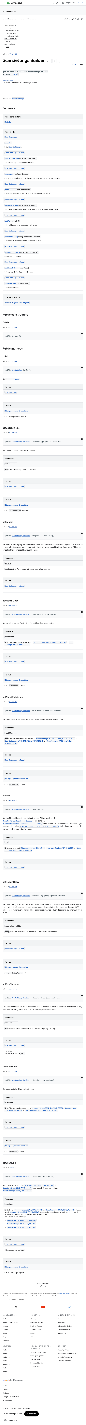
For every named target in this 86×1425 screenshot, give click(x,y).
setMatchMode (10, 190)
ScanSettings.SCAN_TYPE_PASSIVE (17, 1188)
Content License (64, 1294)
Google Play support (65, 1357)
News (5, 1333)
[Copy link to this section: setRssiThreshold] (22, 984)
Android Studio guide (38, 1352)
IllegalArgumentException (16, 411)
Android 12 (6, 1368)
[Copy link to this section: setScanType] (18, 1163)
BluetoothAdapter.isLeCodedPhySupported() (22, 824)
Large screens (63, 1319)
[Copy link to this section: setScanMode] (19, 1066)
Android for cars (64, 1330)
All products (7, 1400)
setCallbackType (12, 158)
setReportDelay (11, 237)
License (13, 1408)
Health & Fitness (36, 1326)
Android (6, 1319)
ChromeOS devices (65, 1326)
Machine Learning (36, 1322)
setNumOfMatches (12, 205)
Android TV (62, 1333)
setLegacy (9, 174)
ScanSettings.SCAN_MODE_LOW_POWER (47, 1108)
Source (5, 1330)
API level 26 (13, 527)
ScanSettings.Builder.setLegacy (17, 821)
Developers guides (37, 1356)
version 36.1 (13, 989)
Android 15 (6, 1357)
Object (14, 74)
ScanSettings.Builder (14, 153)
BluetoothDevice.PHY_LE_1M (32, 848)
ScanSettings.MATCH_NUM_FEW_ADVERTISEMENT (24, 741)
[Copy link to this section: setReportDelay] (21, 882)
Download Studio (36, 1363)
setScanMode (10, 268)
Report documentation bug (67, 1353)
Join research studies (65, 1361)
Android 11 (6, 1371)
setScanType (10, 283)
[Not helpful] (81, 19)
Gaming (33, 1319)
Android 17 (6, 1350)
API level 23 (13, 433)
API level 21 (13, 54)
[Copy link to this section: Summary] (17, 108)
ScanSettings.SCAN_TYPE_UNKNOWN (21, 1220)
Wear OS (61, 1322)
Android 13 (6, 1364)
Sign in (80, 3)
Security (6, 1326)
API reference (9, 11)
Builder (8, 122)
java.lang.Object (9, 80)
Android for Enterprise (10, 1322)
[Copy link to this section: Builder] (12, 322)
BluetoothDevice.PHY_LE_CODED (59, 848)
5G (31, 1337)
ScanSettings (18, 99)
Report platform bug (65, 1350)
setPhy (8, 221)
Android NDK (35, 1367)
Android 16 (7, 1353)
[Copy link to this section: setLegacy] (15, 522)
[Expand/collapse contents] (15, 25)
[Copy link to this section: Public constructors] (30, 315)
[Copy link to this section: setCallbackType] (21, 428)
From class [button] (17, 303)
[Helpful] (78, 19)
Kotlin (74, 64)
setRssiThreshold (12, 252)
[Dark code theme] (82, 333)
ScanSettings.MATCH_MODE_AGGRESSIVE (50, 642)
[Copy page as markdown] (55, 61)
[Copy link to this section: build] (10, 356)
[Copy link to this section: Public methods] (25, 349)
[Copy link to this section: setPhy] (12, 796)
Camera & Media (36, 1330)
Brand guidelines (24, 1408)
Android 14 (7, 1361)
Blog (4, 1337)
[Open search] (53, 2)
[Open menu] (3, 2)
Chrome (5, 1389)
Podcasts (6, 1340)
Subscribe (31, 1414)
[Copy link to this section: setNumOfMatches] (25, 697)
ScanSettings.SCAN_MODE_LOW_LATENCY (41, 1110)
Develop (21, 19)
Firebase (6, 1393)
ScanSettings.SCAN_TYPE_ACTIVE (39, 1185)
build (7, 143)
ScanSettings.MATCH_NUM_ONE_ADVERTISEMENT (55, 739)
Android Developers (9, 19)
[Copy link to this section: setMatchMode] (20, 601)
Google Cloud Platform (11, 1397)
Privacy (32, 1333)
